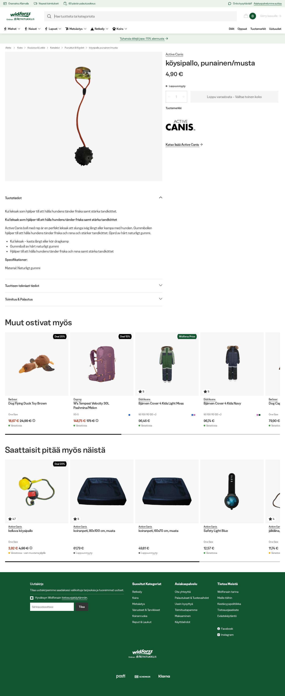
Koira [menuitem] (120, 29)
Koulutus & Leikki (36, 47)
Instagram (227, 635)
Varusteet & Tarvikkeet (146, 610)
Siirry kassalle (268, 16)
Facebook (227, 629)
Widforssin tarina (227, 592)
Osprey (77, 399)
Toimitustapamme (186, 610)
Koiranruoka (139, 616)
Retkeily (137, 592)
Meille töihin (224, 598)
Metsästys (138, 604)
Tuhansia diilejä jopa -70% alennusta (142, 38)
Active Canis (174, 54)
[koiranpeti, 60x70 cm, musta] (167, 491)
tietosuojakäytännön (74, 597)
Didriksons (144, 399)
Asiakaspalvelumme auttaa (268, 3)
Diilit (231, 29)
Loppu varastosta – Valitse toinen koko (234, 97)
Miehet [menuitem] (12, 29)
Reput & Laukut (141, 622)
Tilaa (82, 607)
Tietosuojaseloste (228, 610)
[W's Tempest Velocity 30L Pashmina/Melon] (102, 364)
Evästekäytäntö (227, 616)
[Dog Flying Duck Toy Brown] (36, 364)
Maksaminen (183, 616)
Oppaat (242, 29)
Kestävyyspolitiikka (229, 604)
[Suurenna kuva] (83, 116)
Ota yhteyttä (183, 592)
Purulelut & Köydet (74, 47)
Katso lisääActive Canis (182, 144)
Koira (20, 47)
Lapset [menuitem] (53, 29)
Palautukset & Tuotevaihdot (192, 598)
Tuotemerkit (258, 29)
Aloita (8, 47)
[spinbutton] (176, 96)
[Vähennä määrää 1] (169, 96)
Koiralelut (55, 47)
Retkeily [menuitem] (100, 29)
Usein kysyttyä (184, 604)
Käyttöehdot (182, 622)
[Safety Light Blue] (232, 491)
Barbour (12, 399)
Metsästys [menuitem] (76, 29)
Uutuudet (275, 29)
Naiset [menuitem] (33, 29)
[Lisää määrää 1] (183, 96)
